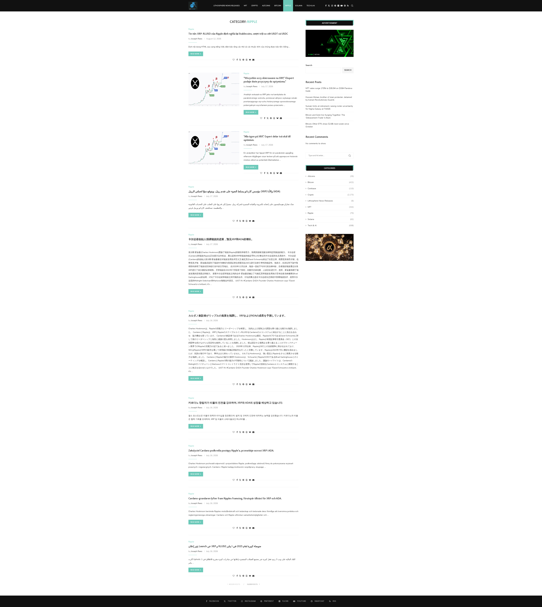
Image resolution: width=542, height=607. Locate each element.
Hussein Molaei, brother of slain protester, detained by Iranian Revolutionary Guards (329, 98)
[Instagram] (332, 5)
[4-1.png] (330, 31)
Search (309, 65)
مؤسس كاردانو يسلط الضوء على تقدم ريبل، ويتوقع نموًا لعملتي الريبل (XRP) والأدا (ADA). (234, 191)
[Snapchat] (345, 5)
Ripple (288, 6)
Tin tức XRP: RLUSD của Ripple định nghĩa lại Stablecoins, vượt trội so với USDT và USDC (238, 33)
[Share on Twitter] (240, 59)
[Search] (352, 5)
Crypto (254, 6)
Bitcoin (277, 6)
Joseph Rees (196, 38)
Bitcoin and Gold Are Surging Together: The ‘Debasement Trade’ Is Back (325, 116)
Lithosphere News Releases (227, 6)
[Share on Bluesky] (250, 59)
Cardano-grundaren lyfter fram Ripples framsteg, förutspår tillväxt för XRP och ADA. (235, 498)
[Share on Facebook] (237, 59)
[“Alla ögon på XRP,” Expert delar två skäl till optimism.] (213, 148)
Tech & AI (311, 6)
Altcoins (266, 6)
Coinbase (331, 188)
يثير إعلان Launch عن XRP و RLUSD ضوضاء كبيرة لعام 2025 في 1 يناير (224, 546)
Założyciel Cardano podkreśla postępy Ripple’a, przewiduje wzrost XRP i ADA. (231, 450)
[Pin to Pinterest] (243, 59)
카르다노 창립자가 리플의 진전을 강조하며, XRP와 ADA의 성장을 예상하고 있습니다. (235, 402)
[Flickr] (338, 5)
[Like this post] (234, 59)
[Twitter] (329, 5)
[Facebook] (325, 5)
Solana (298, 6)
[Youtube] (342, 5)
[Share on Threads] (247, 59)
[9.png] (330, 235)
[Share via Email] (253, 59)
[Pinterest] (335, 5)
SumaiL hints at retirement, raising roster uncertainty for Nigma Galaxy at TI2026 (329, 107)
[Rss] (348, 5)
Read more (195, 54)
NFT (245, 6)
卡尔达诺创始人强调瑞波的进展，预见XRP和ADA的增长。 (221, 239)
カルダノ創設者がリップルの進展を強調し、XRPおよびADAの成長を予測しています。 (237, 315)
